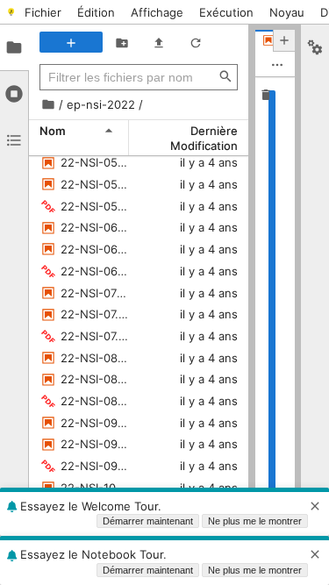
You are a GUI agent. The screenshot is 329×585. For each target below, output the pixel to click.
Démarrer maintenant (148, 521)
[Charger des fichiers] (158, 42)
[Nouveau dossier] (121, 42)
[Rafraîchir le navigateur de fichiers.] (195, 42)
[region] (275, 318)
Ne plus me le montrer (255, 521)
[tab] (14, 47)
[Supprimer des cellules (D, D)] (266, 93)
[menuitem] (43, 12)
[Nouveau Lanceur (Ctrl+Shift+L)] (71, 42)
